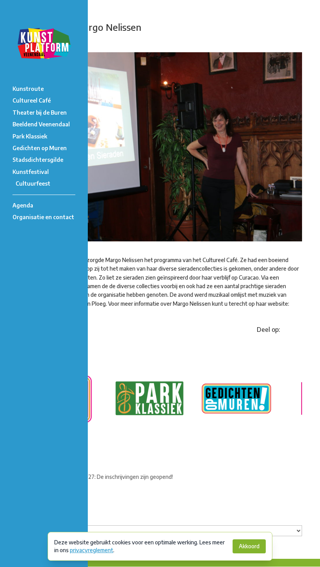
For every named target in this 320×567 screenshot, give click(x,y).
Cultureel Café (31, 100)
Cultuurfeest (33, 183)
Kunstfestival (30, 171)
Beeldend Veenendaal (41, 124)
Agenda (22, 205)
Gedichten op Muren (39, 148)
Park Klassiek (29, 136)
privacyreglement (91, 550)
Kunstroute (28, 88)
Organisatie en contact (43, 217)
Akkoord (249, 546)
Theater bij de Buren (39, 112)
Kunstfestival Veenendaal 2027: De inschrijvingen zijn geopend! (95, 476)
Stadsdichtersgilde (37, 159)
